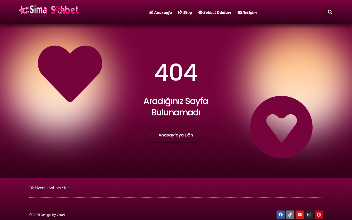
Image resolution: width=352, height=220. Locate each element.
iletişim (249, 12)
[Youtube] (300, 214)
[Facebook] (280, 214)
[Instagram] (309, 214)
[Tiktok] (290, 214)
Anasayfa (163, 12)
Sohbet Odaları (217, 12)
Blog (187, 12)
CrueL (61, 214)
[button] (330, 12)
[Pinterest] (319, 214)
